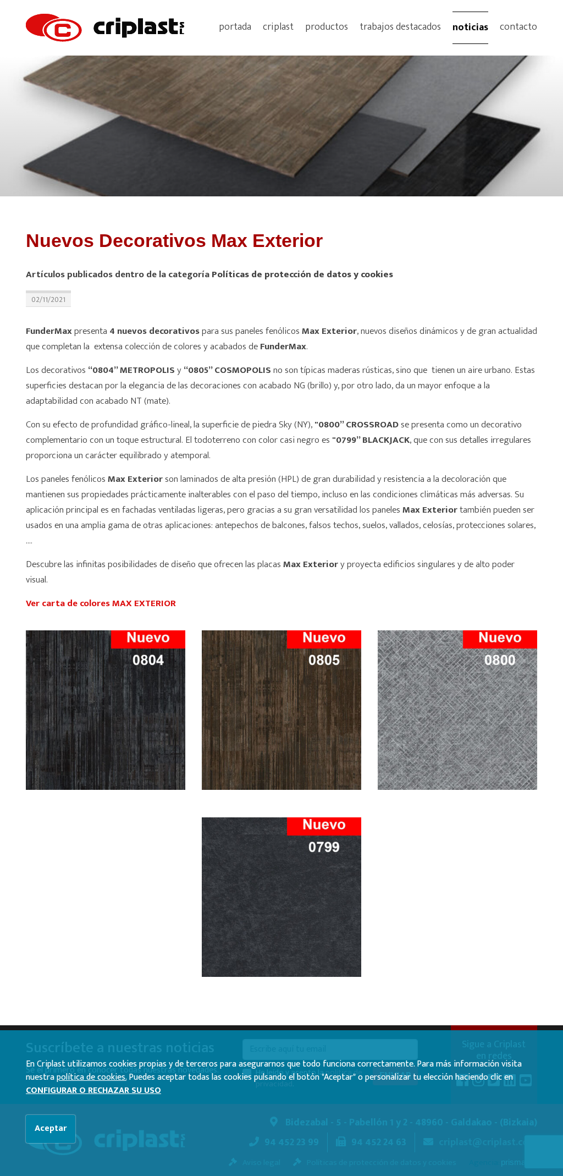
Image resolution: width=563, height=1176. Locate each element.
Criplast (278, 27)
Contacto (518, 27)
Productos (326, 27)
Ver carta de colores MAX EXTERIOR (101, 603)
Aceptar (51, 1128)
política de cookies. (91, 1077)
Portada (235, 27)
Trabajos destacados (400, 27)
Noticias (470, 27)
